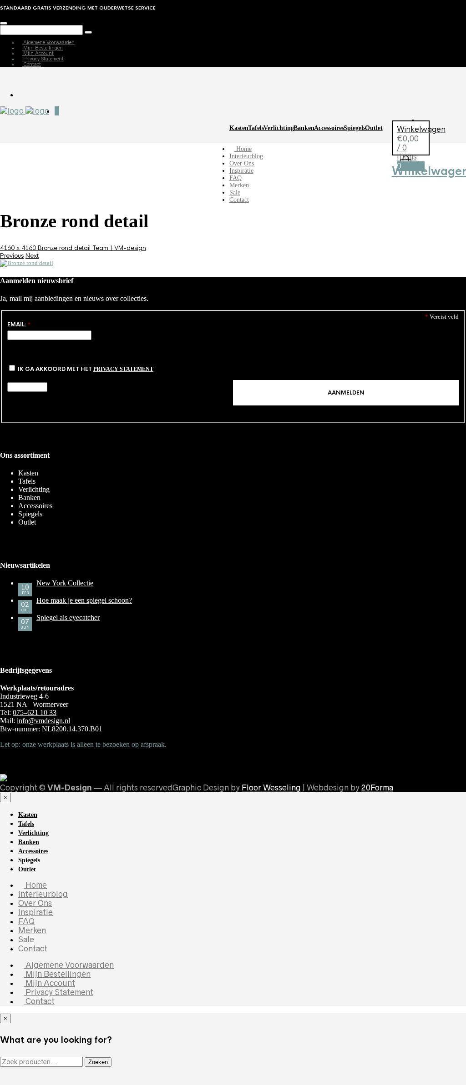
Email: (18, 324)
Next (32, 256)
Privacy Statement (43, 58)
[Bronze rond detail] (26, 263)
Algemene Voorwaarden (48, 42)
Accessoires (329, 128)
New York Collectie (64, 583)
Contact (31, 64)
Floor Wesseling (271, 787)
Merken (239, 185)
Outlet (374, 128)
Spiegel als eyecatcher (68, 617)
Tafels (256, 128)
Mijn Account (38, 53)
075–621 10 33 (34, 712)
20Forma (377, 787)
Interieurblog (246, 156)
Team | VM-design (119, 248)
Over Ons (241, 163)
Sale (234, 192)
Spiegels (354, 128)
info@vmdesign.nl (43, 721)
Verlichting (278, 128)
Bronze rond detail (65, 248)
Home (243, 148)
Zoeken (98, 1062)
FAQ (235, 178)
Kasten (238, 128)
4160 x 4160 (19, 248)
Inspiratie (241, 170)
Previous (12, 256)
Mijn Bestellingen (42, 47)
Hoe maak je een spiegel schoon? (84, 600)
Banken (304, 128)
